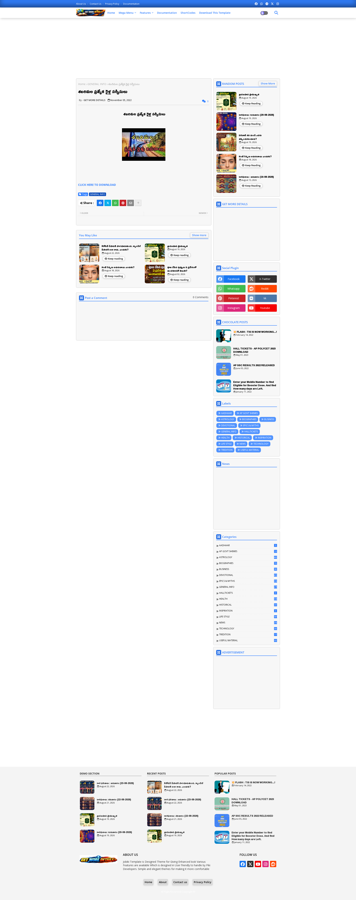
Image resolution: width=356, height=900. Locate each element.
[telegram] (267, 3)
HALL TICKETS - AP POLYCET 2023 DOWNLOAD (254, 350)
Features (145, 12)
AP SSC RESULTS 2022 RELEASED (254, 365)
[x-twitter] (272, 3)
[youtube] (258, 864)
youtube (265, 308)
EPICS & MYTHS (251, 425)
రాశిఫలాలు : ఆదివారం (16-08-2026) (256, 177)
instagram (234, 308)
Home (111, 12)
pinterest (233, 298)
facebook (234, 279)
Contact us (96, 3)
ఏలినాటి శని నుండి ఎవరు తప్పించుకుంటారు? (250, 137)
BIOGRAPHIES (249, 419)
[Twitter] (107, 203)
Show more (199, 235)
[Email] (130, 203)
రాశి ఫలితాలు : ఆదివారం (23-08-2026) (115, 783)
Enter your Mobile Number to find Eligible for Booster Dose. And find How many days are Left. (254, 385)
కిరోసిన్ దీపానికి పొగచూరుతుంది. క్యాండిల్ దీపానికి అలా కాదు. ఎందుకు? (121, 248)
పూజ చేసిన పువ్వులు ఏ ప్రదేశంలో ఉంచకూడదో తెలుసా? (181, 269)
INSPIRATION (264, 437)
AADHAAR (226, 413)
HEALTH (225, 437)
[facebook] (256, 3)
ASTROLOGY (227, 419)
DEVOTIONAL (228, 425)
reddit (265, 288)
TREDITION (227, 449)
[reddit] (273, 864)
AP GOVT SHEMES (249, 413)
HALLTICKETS (251, 431)
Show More (268, 83)
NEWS (242, 443)
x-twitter (264, 279)
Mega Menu (126, 12)
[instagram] (277, 3)
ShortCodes (188, 12)
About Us (81, 3)
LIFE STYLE (226, 443)
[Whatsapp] (115, 203)
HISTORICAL (244, 437)
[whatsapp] (261, 3)
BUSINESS (269, 419)
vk (264, 298)
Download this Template (214, 12)
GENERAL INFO (97, 84)
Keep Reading (253, 103)
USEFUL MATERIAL (249, 449)
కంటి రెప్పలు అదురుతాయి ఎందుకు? (118, 267)
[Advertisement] (178, 48)
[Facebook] (100, 203)
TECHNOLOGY (260, 443)
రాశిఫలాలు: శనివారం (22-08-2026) (114, 799)
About (163, 882)
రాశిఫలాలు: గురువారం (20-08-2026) (256, 115)
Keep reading (115, 258)
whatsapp (234, 288)
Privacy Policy (112, 3)
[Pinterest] (123, 203)
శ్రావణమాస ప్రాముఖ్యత (177, 246)
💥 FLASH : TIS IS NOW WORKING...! (255, 331)
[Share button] (138, 203)
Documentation (131, 3)
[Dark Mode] (276, 13)
